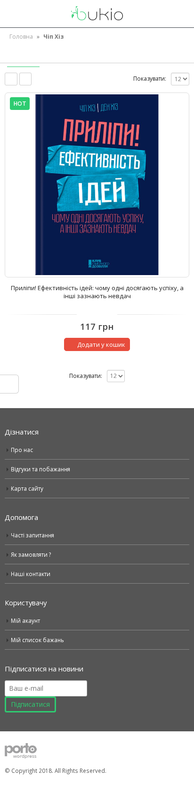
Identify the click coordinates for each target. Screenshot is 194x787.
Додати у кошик (101, 344)
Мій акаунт (25, 620)
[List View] (25, 79)
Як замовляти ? (31, 554)
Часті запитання (32, 535)
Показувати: (149, 79)
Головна (21, 37)
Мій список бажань (37, 640)
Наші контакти (30, 574)
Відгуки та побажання (40, 469)
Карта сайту (27, 488)
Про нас (22, 449)
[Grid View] (11, 79)
